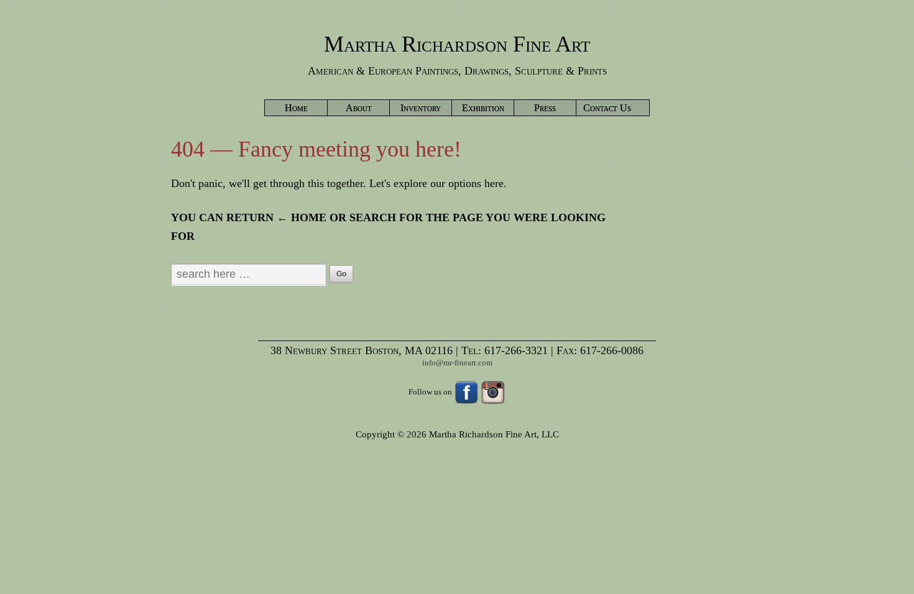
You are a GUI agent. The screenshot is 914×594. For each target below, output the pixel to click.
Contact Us (607, 108)
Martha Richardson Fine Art (457, 44)
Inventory (420, 108)
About (359, 108)
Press (545, 108)
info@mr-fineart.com (457, 362)
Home (296, 108)
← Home (301, 217)
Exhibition (483, 108)
